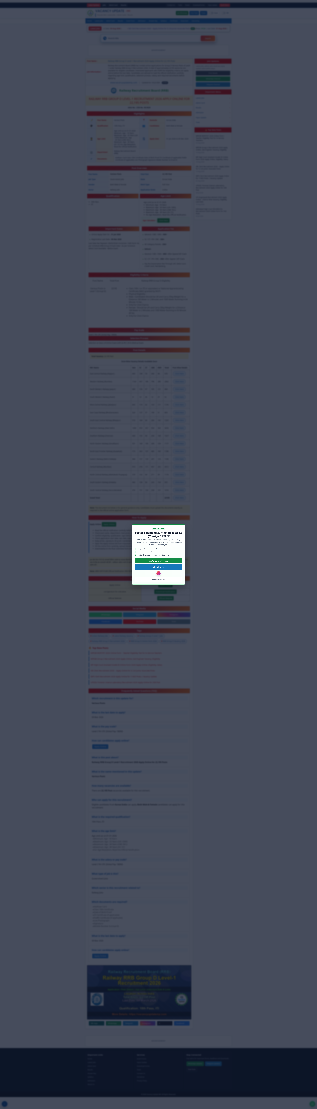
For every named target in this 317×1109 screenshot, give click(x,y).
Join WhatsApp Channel (158, 561)
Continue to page (158, 579)
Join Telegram (158, 567)
